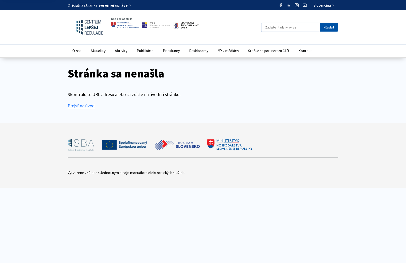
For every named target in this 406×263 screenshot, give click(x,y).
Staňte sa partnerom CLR (268, 50)
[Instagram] (297, 5)
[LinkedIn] (289, 5)
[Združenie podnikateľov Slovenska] (156, 25)
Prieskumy (171, 50)
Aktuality (98, 50)
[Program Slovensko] (177, 145)
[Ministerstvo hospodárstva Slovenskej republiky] (125, 25)
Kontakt (305, 50)
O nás (76, 50)
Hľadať (329, 27)
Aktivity (121, 50)
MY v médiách (228, 50)
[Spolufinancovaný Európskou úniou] (124, 145)
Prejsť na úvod (81, 106)
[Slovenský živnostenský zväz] (186, 25)
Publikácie (145, 50)
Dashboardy (198, 50)
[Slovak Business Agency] (81, 145)
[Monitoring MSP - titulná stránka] (85, 27)
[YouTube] (304, 5)
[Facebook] (281, 5)
